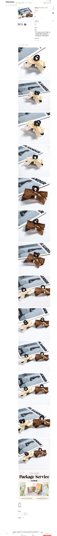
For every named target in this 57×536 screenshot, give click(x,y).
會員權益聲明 (33, 535)
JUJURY (36, 25)
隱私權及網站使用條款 (23, 535)
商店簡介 (22, 534)
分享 (35, 40)
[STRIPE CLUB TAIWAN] (10, 2)
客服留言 (33, 534)
